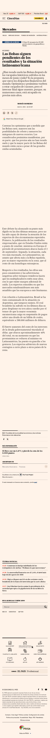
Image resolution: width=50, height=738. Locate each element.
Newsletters (39, 717)
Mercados (9, 29)
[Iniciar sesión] (46, 18)
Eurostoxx (12, 612)
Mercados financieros (9, 467)
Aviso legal (14, 715)
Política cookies (23, 715)
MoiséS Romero (25, 104)
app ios (25, 662)
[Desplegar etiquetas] (46, 466)
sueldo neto (40, 646)
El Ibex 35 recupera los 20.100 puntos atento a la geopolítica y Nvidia (33, 44)
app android (40, 662)
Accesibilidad (24, 717)
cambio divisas (25, 654)
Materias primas (42, 35)
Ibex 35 (5, 13)
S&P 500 (21, 13)
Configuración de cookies (36, 715)
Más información (7, 477)
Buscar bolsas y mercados (13, 600)
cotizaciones (10, 662)
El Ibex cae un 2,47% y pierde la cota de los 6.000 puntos (22, 452)
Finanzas (22, 467)
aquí (35, 482)
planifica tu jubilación (10, 654)
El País (45, 23)
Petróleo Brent (39, 13)
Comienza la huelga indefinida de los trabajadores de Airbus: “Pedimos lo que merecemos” (24, 567)
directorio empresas (40, 654)
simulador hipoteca (25, 646)
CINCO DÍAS (5, 456)
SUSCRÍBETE (39, 18)
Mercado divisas (14, 35)
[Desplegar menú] (4, 18)
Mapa (30, 717)
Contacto (8, 715)
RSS (34, 717)
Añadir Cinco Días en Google (14, 119)
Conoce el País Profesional (25, 671)
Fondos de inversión (28, 35)
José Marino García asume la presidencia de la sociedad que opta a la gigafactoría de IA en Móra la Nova (23, 588)
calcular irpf (10, 646)
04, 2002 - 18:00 (25, 107)
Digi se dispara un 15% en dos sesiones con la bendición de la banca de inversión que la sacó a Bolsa (23, 580)
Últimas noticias (9, 561)
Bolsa (5, 35)
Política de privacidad (12, 717)
